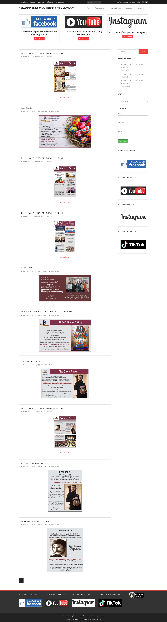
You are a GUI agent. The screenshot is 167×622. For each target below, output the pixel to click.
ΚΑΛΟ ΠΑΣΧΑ (26, 108)
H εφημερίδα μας (115, 8)
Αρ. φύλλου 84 (65, 257)
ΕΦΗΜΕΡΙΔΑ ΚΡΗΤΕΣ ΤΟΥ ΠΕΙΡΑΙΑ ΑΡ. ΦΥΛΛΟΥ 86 (42, 53)
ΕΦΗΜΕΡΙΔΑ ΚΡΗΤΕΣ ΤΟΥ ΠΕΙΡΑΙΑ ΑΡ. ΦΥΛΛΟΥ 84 (42, 213)
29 (37, 581)
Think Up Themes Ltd (79, 619)
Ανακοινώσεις (48, 56)
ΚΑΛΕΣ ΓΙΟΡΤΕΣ (27, 268)
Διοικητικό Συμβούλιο (45, 2)
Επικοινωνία (140, 8)
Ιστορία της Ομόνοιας (27, 2)
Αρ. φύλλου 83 (65, 452)
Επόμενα (43, 580)
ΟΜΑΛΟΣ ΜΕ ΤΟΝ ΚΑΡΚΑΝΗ (32, 463)
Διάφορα (129, 8)
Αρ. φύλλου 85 (65, 202)
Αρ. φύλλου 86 (65, 97)
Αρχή (88, 8)
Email (120, 132)
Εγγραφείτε (60, 2)
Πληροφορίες (99, 8)
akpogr (27, 56)
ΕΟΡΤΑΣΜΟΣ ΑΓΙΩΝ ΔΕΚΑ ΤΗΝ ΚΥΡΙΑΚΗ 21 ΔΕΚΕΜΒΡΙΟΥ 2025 (47, 312)
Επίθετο (121, 123)
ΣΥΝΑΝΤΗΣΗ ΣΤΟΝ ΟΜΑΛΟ (32, 361)
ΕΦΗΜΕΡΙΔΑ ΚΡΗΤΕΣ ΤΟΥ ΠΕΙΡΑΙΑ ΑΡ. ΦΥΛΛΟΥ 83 (42, 408)
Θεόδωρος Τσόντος (31, 111)
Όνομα (120, 114)
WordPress (97, 619)
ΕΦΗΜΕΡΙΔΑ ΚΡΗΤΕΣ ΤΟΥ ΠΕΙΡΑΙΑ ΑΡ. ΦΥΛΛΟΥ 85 (42, 158)
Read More (38, 39)
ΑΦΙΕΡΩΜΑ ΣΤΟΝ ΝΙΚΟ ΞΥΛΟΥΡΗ (35, 521)
